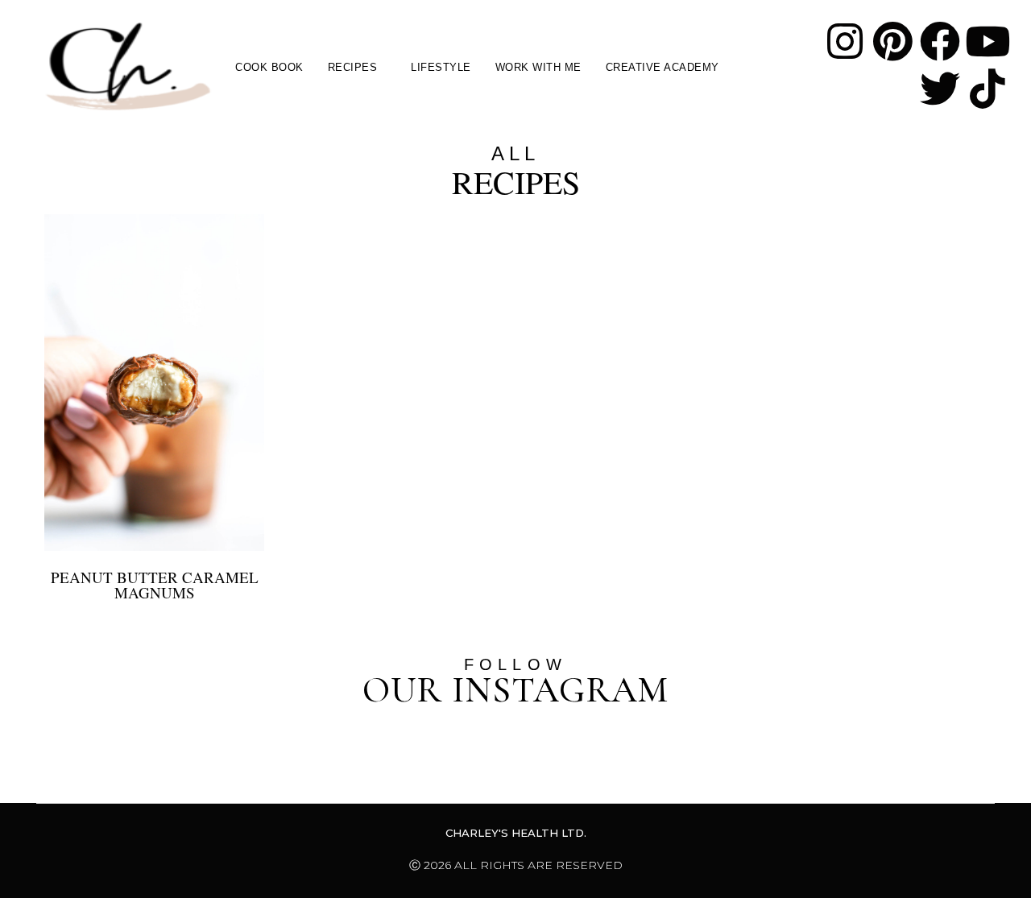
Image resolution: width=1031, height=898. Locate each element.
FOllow (515, 664)
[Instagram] (845, 41)
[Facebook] (940, 41)
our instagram (515, 690)
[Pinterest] (892, 41)
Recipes (353, 67)
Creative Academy (662, 67)
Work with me (538, 67)
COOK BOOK (269, 67)
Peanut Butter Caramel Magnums (155, 584)
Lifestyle (441, 67)
